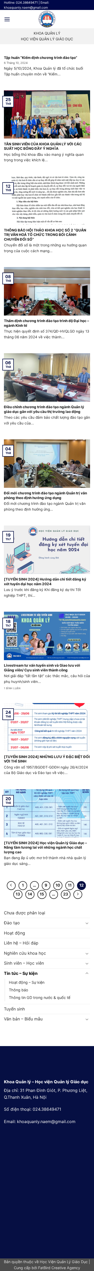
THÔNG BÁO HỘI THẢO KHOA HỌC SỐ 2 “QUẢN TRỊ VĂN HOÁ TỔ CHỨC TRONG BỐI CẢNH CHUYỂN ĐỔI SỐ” (45, 234)
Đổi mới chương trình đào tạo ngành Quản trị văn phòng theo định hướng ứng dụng (45, 495)
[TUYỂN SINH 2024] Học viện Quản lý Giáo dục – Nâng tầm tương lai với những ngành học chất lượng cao (45, 847)
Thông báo (18, 990)
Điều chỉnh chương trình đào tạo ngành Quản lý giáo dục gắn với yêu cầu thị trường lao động (44, 409)
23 (65, 894)
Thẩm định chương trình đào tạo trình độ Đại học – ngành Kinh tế (46, 323)
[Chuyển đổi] (87, 923)
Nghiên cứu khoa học (25, 953)
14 (30, 894)
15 (42, 894)
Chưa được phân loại (24, 912)
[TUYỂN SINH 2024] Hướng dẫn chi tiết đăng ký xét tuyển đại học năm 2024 (45, 581)
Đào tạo (12, 922)
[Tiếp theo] (77, 894)
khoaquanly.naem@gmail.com (46, 1121)
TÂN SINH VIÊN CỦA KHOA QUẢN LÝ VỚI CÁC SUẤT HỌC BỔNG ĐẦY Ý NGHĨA (43, 146)
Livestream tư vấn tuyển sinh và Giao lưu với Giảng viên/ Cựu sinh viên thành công (42, 667)
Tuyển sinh (14, 1009)
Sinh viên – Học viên (24, 963)
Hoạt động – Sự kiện (26, 982)
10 (58, 885)
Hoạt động (14, 933)
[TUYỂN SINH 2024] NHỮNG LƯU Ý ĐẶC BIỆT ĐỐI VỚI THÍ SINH (47, 759)
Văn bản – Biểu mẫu (23, 1018)
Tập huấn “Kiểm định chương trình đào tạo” (40, 58)
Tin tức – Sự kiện (21, 973)
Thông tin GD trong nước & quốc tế (39, 997)
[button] (7, 19)
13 (18, 894)
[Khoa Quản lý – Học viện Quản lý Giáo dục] (47, 19)
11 (70, 885)
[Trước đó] (11, 885)
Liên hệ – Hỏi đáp (21, 943)
